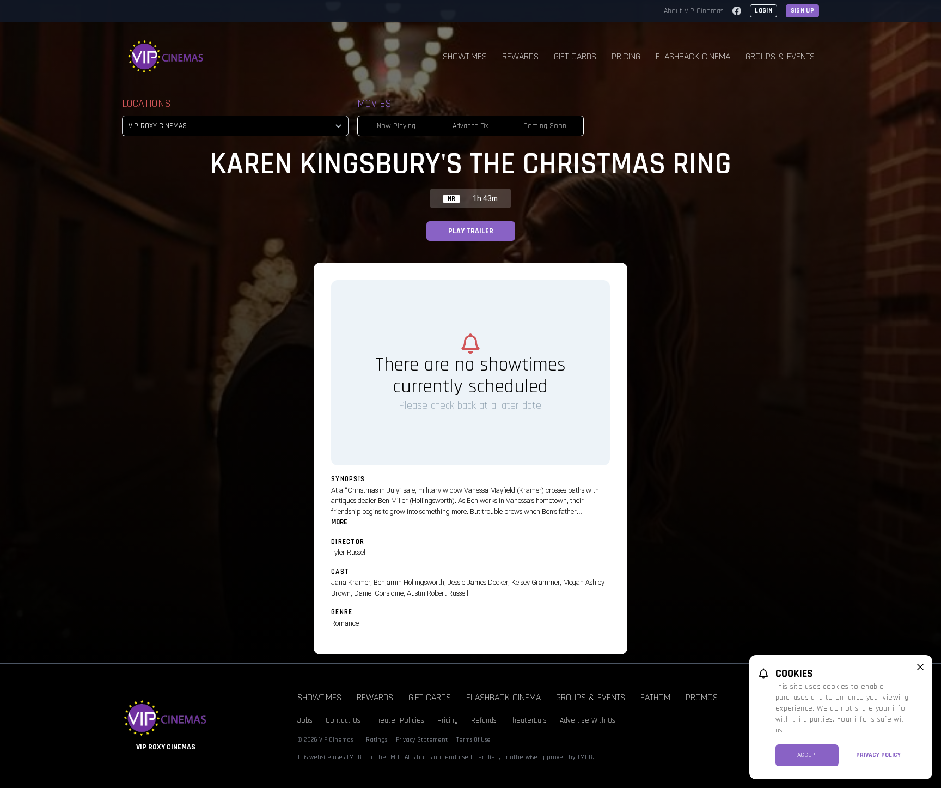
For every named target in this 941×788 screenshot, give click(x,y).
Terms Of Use (473, 740)
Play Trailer (470, 231)
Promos (702, 697)
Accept (807, 755)
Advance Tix (470, 126)
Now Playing (396, 126)
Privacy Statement (422, 740)
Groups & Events (780, 56)
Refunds (484, 720)
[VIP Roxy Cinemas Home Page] (166, 56)
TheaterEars (528, 720)
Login (763, 11)
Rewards (520, 56)
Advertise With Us (587, 720)
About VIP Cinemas (694, 11)
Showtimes (465, 56)
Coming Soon (544, 126)
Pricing (626, 56)
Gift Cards (575, 56)
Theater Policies (399, 720)
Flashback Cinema (693, 56)
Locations (146, 103)
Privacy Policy (878, 755)
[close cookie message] (920, 667)
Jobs (305, 720)
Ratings (376, 740)
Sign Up (802, 11)
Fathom (655, 697)
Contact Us (343, 720)
